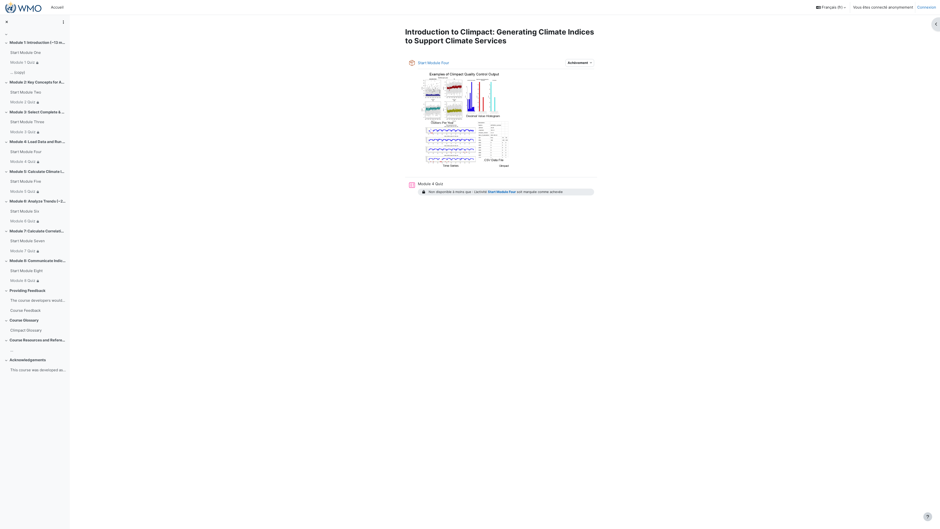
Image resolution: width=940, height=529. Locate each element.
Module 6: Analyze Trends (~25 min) (38, 201)
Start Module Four (26, 151)
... (11, 350)
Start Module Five (25, 181)
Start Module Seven (27, 241)
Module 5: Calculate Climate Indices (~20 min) (38, 171)
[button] (831, 7)
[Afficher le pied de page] (927, 516)
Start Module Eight (26, 270)
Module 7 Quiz (22, 251)
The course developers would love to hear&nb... (38, 300)
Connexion (926, 7)
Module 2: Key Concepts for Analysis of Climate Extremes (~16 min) (38, 82)
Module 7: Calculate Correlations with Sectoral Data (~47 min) (38, 231)
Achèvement (578, 63)
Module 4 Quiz (22, 161)
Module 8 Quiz (22, 280)
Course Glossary (24, 320)
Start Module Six (24, 211)
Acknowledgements (28, 360)
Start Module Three (27, 122)
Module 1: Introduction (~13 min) (38, 42)
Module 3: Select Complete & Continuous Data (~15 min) (38, 112)
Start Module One (25, 52)
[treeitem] (34, 34)
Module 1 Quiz (22, 62)
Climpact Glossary (26, 330)
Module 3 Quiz (22, 132)
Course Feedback (25, 310)
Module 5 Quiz (22, 191)
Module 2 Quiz (22, 102)
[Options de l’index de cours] (63, 22)
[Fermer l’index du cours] (6, 22)
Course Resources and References (38, 340)
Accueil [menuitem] (57, 7)
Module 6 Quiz (22, 221)
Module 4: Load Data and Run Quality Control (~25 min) (38, 141)
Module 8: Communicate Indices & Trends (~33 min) (38, 260)
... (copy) (17, 72)
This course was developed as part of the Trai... (38, 370)
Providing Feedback (28, 290)
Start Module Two (25, 92)
